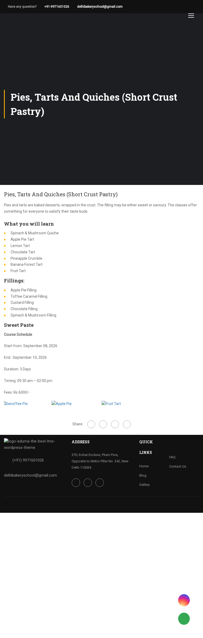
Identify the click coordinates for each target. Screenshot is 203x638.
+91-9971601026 (56, 6)
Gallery (144, 485)
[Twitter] (115, 424)
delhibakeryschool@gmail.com (100, 6)
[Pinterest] (127, 424)
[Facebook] (91, 424)
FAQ (172, 457)
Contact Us (177, 466)
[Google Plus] (103, 424)
